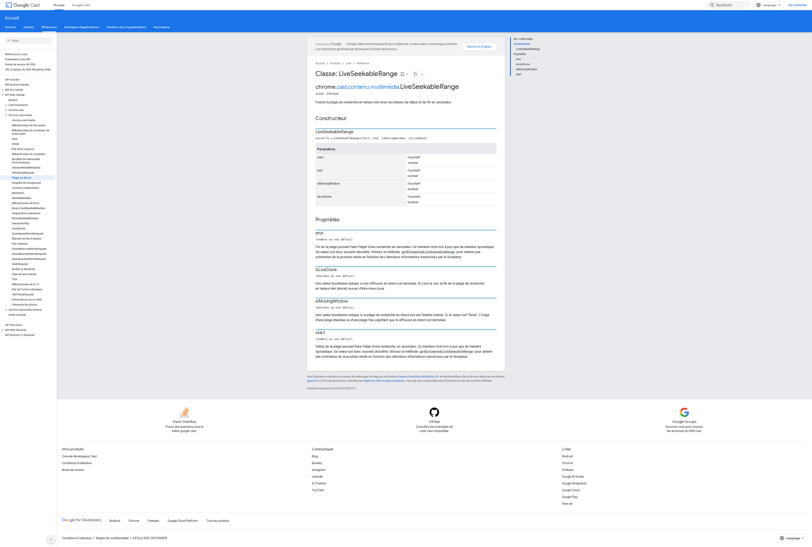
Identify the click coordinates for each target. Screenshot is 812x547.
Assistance (162, 27)
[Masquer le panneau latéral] (51, 539)
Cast (35, 5)
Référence (49, 27)
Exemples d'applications (81, 27)
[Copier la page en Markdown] (415, 74)
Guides (28, 27)
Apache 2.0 (314, 380)
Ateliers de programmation (126, 27)
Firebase (567, 470)
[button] (27, 89)
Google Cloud (571, 490)
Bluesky (317, 463)
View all (567, 503)
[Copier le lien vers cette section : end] (327, 233)
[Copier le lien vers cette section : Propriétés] (344, 220)
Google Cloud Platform (183, 520)
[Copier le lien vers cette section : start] (329, 333)
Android (567, 456)
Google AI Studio (573, 476)
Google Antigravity (574, 483)
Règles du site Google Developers (384, 380)
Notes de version (73, 470)
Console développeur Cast (79, 456)
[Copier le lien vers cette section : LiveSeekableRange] (357, 132)
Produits (335, 63)
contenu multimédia (373, 86)
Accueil (59, 5)
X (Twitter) (319, 483)
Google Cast (81, 5)
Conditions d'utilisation (77, 463)
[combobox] (729, 5)
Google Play (570, 497)
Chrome (567, 463)
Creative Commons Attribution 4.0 (418, 376)
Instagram (319, 470)
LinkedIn (317, 476)
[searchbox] (28, 40)
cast (342, 86)
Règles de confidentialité (112, 538)
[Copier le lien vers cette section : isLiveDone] (341, 270)
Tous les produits (217, 520)
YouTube (318, 490)
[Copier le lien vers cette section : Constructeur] (351, 118)
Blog (315, 456)
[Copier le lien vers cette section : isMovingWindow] (352, 301)
